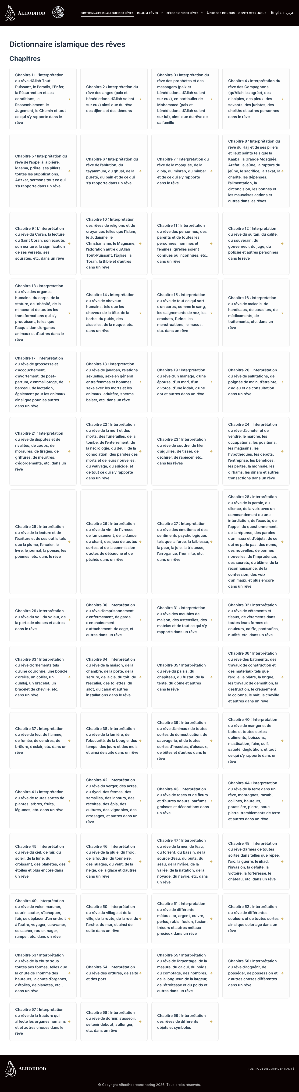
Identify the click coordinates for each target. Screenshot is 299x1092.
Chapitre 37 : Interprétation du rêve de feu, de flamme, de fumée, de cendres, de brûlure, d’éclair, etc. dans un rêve (43, 740)
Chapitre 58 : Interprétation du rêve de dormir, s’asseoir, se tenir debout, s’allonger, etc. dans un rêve (114, 1021)
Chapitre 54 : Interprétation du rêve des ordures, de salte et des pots (114, 973)
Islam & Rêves (147, 12)
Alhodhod (32, 13)
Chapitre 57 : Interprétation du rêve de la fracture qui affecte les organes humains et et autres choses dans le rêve (43, 1021)
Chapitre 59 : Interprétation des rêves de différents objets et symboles (185, 1021)
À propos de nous (221, 12)
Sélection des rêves (183, 12)
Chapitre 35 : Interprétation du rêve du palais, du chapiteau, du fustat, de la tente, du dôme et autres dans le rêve (185, 677)
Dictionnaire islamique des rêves (107, 12)
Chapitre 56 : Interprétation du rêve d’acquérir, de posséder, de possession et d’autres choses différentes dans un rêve (256, 973)
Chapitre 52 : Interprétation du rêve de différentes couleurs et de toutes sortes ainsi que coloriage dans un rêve (256, 918)
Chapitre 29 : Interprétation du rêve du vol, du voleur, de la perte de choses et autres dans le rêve (43, 619)
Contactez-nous (252, 12)
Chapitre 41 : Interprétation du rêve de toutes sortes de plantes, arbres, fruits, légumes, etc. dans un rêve (43, 800)
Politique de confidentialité (271, 1068)
